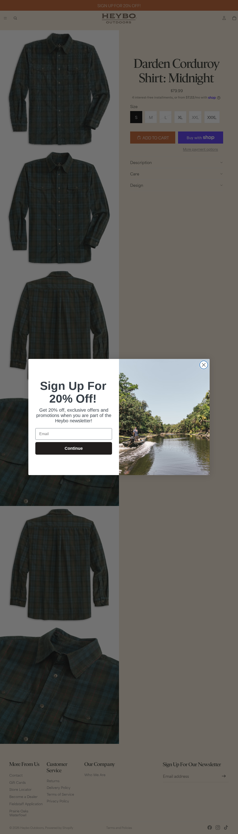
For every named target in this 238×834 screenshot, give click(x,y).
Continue (74, 448)
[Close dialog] (204, 365)
